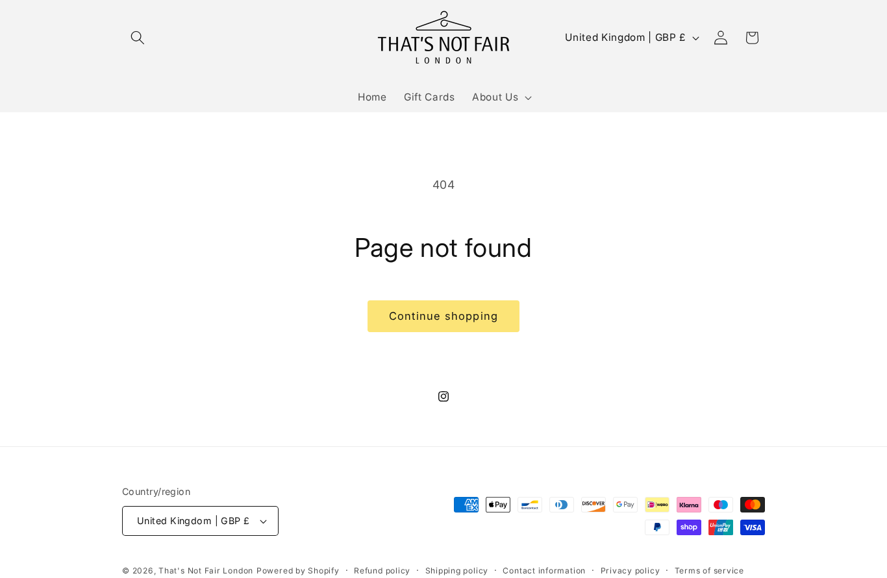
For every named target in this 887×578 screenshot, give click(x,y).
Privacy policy (630, 570)
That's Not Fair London (205, 570)
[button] (137, 37)
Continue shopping (443, 315)
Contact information (544, 570)
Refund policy (382, 570)
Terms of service (709, 570)
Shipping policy (457, 570)
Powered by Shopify (298, 570)
